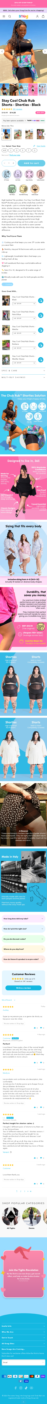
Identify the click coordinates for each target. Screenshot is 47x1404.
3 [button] (24, 1191)
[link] (37, 16)
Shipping (4, 115)
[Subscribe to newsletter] (43, 1362)
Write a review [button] (23, 988)
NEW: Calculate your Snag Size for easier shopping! (23, 10)
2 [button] (20, 1191)
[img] (8, 1007)
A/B (4, 150)
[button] (4, 16)
